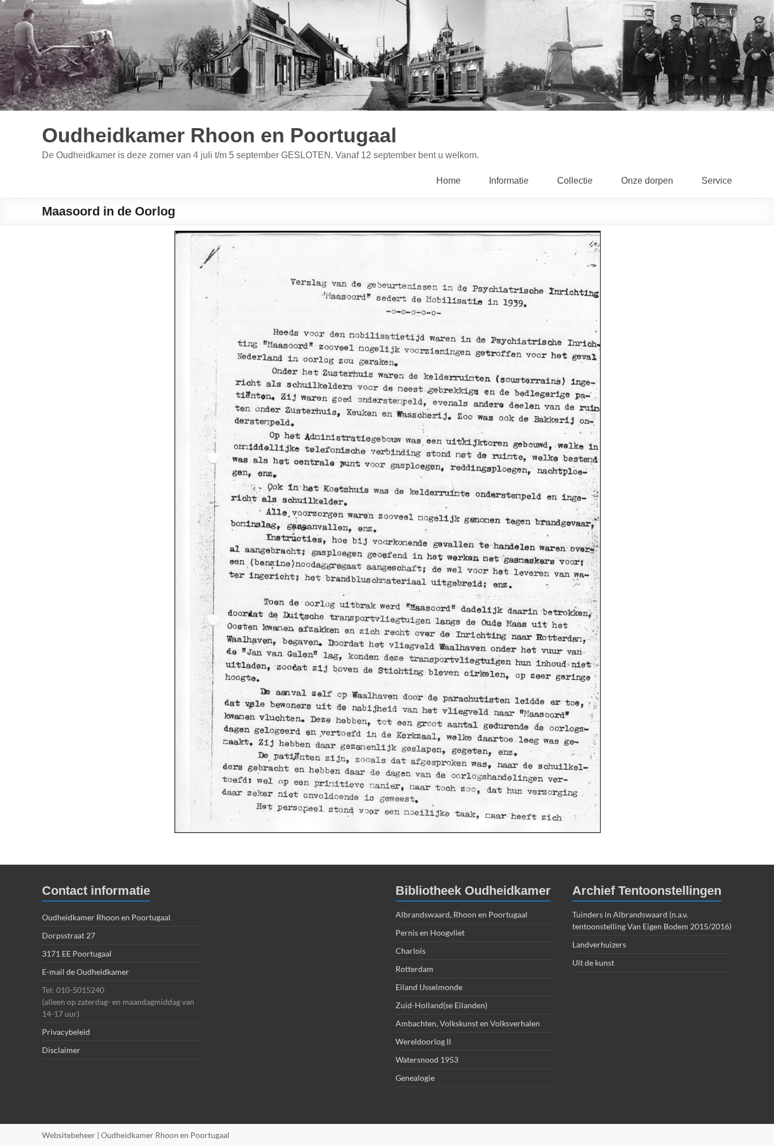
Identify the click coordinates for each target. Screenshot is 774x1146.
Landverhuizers (599, 944)
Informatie (509, 180)
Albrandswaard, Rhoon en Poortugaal (461, 914)
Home (448, 180)
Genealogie (415, 1077)
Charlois (410, 950)
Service (716, 180)
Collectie (575, 180)
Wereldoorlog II (423, 1041)
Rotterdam (414, 969)
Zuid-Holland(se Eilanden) (441, 1005)
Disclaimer (61, 1050)
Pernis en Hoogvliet (430, 932)
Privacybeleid (66, 1032)
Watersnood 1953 (426, 1059)
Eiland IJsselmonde (428, 987)
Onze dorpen (647, 180)
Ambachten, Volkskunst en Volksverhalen (467, 1023)
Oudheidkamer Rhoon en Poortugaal (219, 135)
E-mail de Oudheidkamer (85, 971)
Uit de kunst (593, 962)
